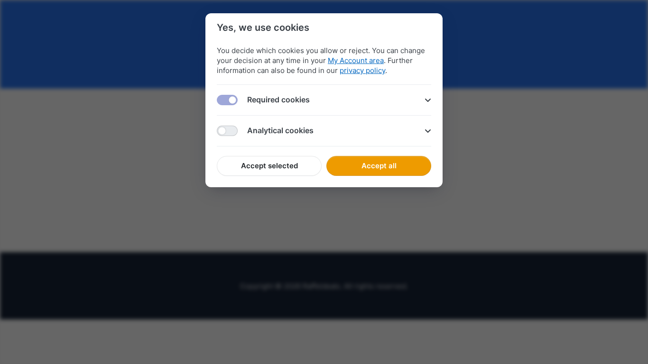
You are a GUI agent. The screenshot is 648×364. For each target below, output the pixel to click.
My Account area (356, 60)
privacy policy (362, 70)
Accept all (379, 165)
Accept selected (269, 165)
